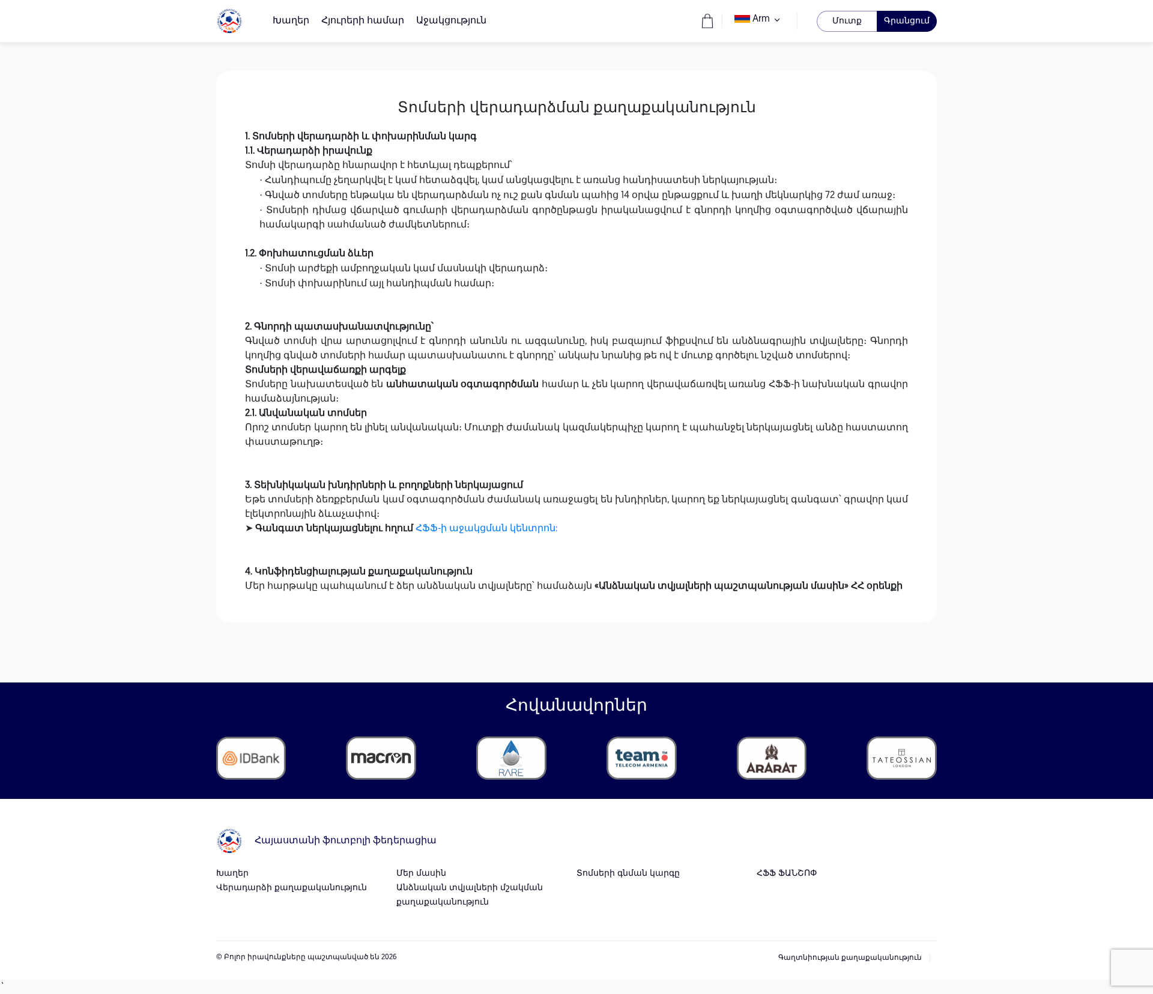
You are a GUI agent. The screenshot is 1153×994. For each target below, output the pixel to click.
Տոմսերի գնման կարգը (628, 873)
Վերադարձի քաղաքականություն (291, 888)
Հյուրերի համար (362, 21)
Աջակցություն (451, 21)
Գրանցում (907, 21)
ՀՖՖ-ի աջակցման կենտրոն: (486, 529)
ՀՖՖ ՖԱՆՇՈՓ (787, 873)
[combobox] (760, 21)
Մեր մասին (421, 873)
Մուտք (847, 21)
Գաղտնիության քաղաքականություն (850, 958)
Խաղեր (291, 21)
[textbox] (760, 19)
